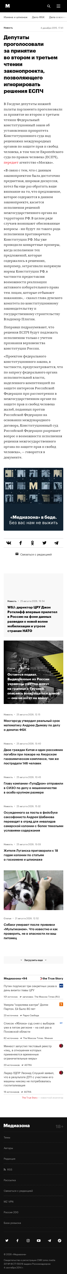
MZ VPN (8, 1201)
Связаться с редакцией (36, 554)
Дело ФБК (38, 17)
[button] (58, 6)
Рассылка (10, 1180)
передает (11, 162)
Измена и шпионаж (16, 17)
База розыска (12, 1222)
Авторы (8, 1148)
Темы (7, 1137)
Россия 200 (11, 1212)
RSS (9, 1169)
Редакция (9, 1158)
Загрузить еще (33, 960)
